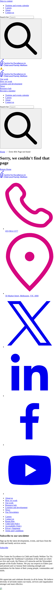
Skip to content (6, 1)
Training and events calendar (17, 5)
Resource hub (5, 88)
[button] (27, 68)
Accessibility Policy (13, 526)
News (2, 86)
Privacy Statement (12, 528)
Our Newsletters (12, 512)
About (7, 10)
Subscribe (4, 548)
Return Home (5, 169)
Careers (8, 8)
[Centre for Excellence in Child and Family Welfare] (14, 66)
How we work (6, 81)
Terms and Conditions (14, 531)
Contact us (9, 12)
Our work (4, 79)
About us (9, 498)
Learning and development (11, 84)
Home (2, 152)
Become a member (7, 91)
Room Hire (10, 521)
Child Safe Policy (12, 524)
